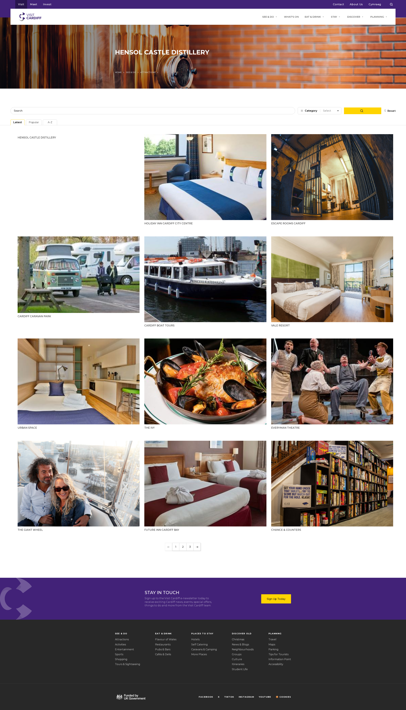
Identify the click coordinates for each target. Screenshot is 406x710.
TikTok (229, 697)
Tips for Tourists (278, 654)
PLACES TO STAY (202, 633)
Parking (273, 649)
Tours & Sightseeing (127, 664)
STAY (334, 16)
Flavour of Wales (165, 639)
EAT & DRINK (313, 16)
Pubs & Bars (162, 649)
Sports (119, 654)
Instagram (246, 697)
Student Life (240, 669)
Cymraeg (375, 4)
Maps (271, 644)
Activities (120, 644)
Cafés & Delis (163, 654)
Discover (353, 16)
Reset (391, 110)
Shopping (121, 659)
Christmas (238, 639)
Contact (338, 4)
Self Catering (199, 644)
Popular (34, 122)
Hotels (195, 639)
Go (362, 110)
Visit (21, 4)
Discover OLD (242, 633)
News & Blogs (240, 644)
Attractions (122, 639)
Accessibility (275, 664)
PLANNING (377, 16)
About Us (356, 4)
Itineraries (238, 664)
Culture (237, 659)
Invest (47, 4)
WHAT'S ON (291, 16)
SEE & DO (268, 16)
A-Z (50, 122)
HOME (118, 72)
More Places (199, 654)
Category (311, 110)
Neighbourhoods (243, 649)
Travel (272, 639)
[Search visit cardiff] (391, 4)
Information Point (279, 659)
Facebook (206, 697)
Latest (17, 122)
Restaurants (162, 644)
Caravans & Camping (204, 649)
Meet (33, 4)
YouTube (265, 697)
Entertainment (124, 649)
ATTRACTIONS (148, 72)
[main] (203, 355)
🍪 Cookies (283, 697)
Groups (236, 654)
